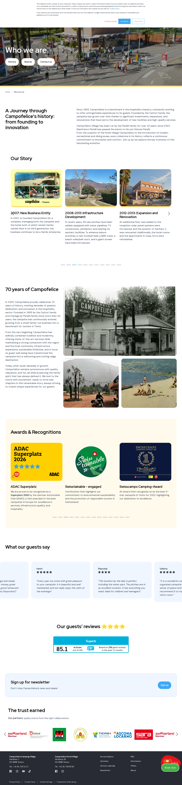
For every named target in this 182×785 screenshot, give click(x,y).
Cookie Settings (46, 782)
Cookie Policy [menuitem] (30, 782)
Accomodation (107, 756)
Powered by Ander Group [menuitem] (66, 782)
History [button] (12, 61)
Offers (133, 766)
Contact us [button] (46, 61)
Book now (170, 767)
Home (7, 92)
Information (136, 761)
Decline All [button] (138, 21)
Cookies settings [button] (110, 21)
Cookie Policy (114, 9)
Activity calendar (107, 766)
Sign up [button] (164, 685)
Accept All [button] (124, 21)
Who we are (19, 92)
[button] (13, 213)
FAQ (132, 756)
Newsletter (105, 770)
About (133, 770)
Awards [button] (28, 61)
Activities (104, 761)
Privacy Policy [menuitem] (14, 782)
